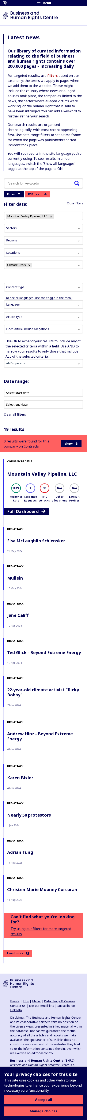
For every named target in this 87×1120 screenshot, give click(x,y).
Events (14, 1001)
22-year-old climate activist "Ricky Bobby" (43, 692)
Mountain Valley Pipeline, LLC (42, 474)
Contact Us (18, 1006)
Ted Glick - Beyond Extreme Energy (44, 652)
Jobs (26, 1001)
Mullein (15, 578)
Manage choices (43, 1111)
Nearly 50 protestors (29, 815)
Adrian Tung (20, 852)
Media (36, 1001)
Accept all (43, 1099)
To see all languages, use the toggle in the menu (38, 298)
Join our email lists (41, 1006)
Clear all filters (15, 414)
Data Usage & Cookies (59, 1001)
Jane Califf (18, 615)
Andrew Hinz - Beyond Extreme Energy (40, 736)
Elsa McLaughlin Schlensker (36, 541)
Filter (11, 194)
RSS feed (34, 194)
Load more (15, 953)
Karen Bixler (20, 778)
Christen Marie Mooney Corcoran (42, 889)
